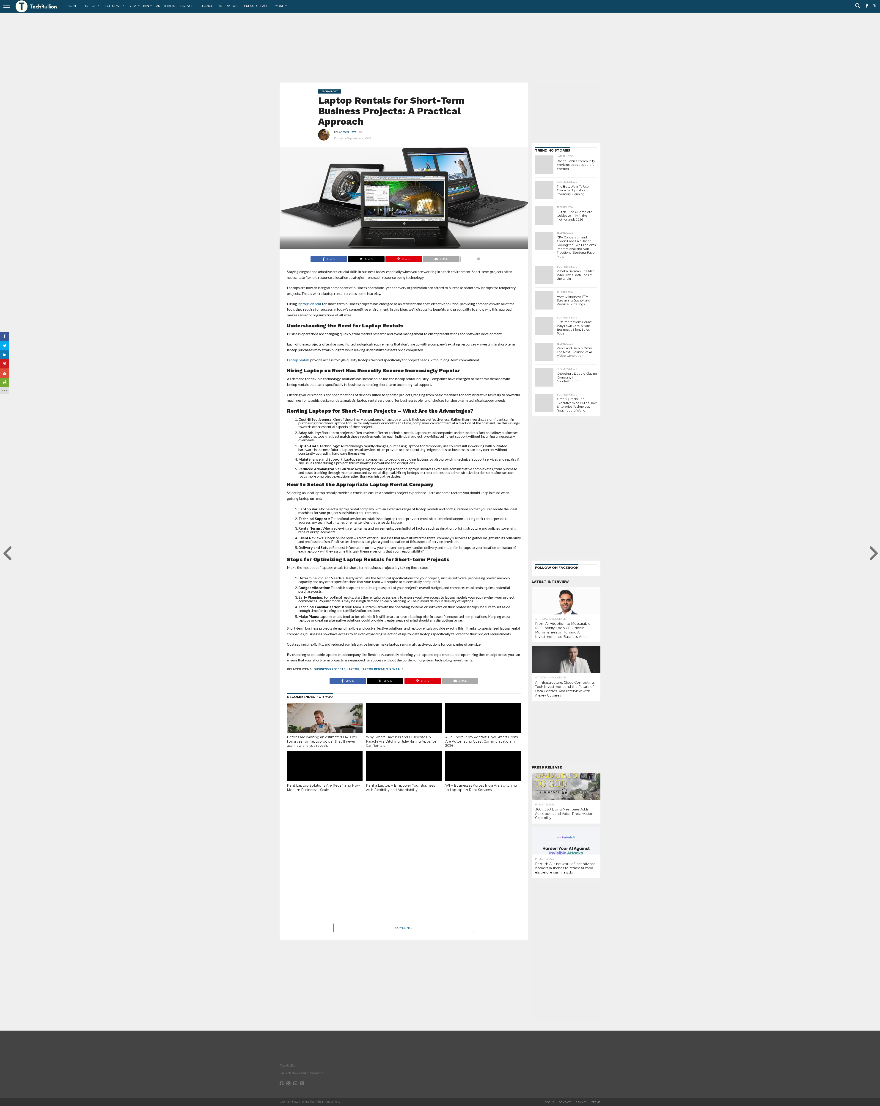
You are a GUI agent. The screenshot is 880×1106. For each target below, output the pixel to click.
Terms (595, 1102)
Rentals (396, 669)
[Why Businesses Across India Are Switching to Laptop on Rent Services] (483, 774)
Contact (565, 1102)
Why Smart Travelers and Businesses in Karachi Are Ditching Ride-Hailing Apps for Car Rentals (401, 741)
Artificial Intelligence (174, 6)
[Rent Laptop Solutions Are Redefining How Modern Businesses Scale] (325, 774)
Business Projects (329, 669)
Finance (206, 6)
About (549, 1102)
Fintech (89, 6)
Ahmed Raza (347, 132)
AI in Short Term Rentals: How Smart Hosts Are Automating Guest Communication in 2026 (481, 741)
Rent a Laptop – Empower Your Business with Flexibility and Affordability (400, 787)
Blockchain (139, 6)
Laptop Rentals (374, 669)
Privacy (581, 1102)
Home (72, 6)
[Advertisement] (440, 47)
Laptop (353, 669)
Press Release (256, 6)
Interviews (228, 6)
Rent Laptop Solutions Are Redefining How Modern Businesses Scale (323, 787)
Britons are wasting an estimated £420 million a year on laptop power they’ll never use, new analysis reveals (322, 741)
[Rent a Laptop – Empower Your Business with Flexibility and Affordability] (404, 774)
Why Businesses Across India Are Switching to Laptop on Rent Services (481, 787)
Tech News (112, 6)
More (279, 6)
